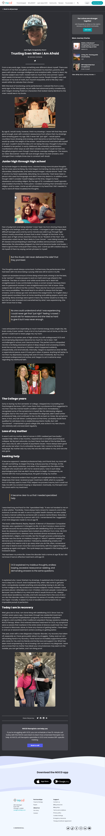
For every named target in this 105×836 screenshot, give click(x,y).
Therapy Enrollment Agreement (62, 821)
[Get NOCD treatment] (18, 801)
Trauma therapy (38, 802)
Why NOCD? (31, 3)
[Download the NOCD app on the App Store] (43, 782)
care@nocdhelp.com (19, 810)
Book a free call (97, 3)
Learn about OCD (42, 3)
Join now (87, 30)
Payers (35, 805)
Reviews (60, 3)
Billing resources (57, 805)
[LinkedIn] (85, 828)
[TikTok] (72, 828)
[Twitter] (68, 828)
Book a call (35, 745)
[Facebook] (76, 828)
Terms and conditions (59, 810)
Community (53, 3)
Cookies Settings (58, 815)
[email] (46, 718)
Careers (35, 813)
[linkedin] (43, 718)
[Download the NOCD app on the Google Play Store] (62, 782)
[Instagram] (81, 828)
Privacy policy (57, 813)
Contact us (56, 802)
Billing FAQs (56, 807)
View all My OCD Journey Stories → (83, 75)
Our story (36, 810)
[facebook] (40, 718)
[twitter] (37, 718)
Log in (87, 3)
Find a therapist (21, 3)
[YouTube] (89, 828)
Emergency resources (59, 818)
